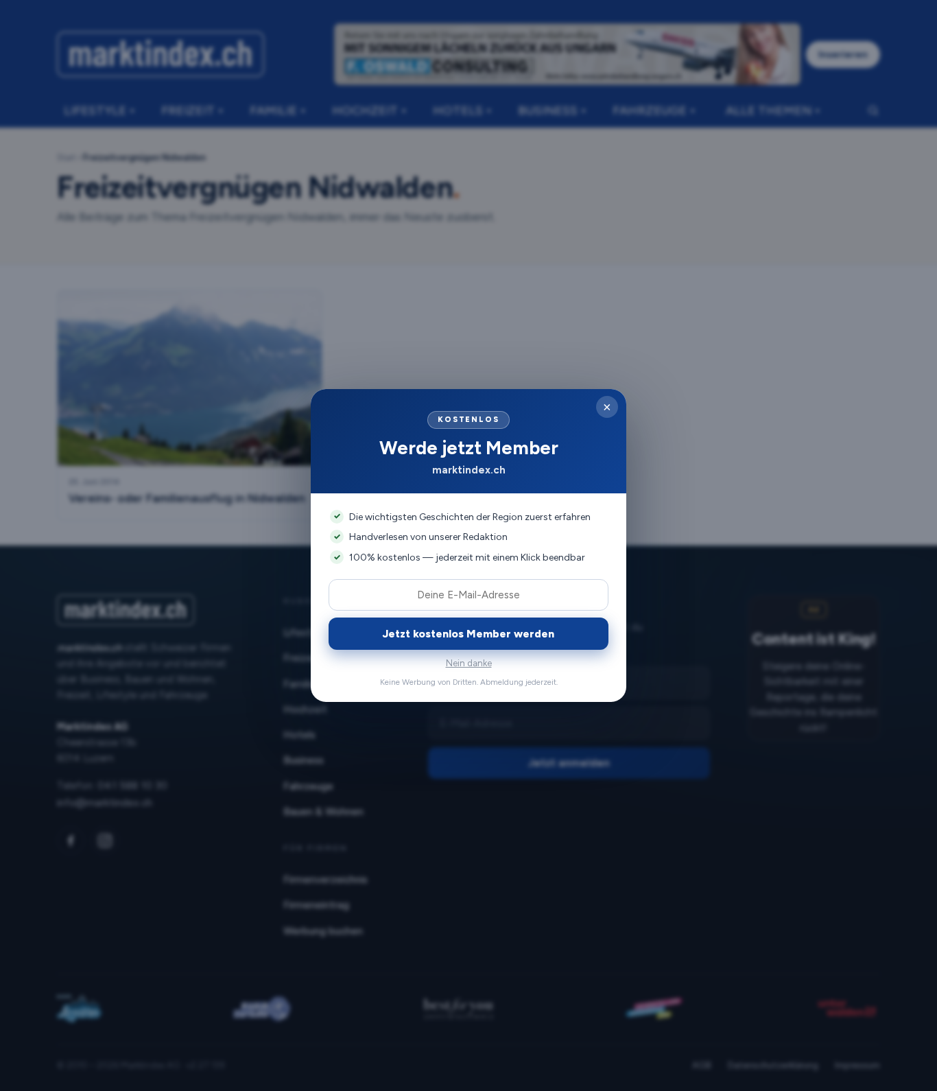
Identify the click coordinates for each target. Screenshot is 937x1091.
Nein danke (469, 663)
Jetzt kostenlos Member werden (468, 633)
